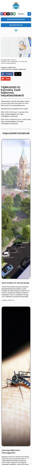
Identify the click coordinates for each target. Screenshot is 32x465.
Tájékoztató (12, 67)
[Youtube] (4, 13)
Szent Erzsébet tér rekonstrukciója (15, 283)
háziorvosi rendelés (12, 69)
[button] (16, 30)
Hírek (8, 61)
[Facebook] (1, 13)
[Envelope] (14, 13)
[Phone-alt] (11, 13)
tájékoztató (22, 69)
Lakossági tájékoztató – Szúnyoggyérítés (11, 451)
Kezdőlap (3, 61)
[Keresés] (29, 14)
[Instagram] (8, 13)
